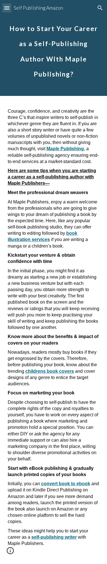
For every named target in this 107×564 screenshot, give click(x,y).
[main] (53, 48)
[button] (7, 8)
